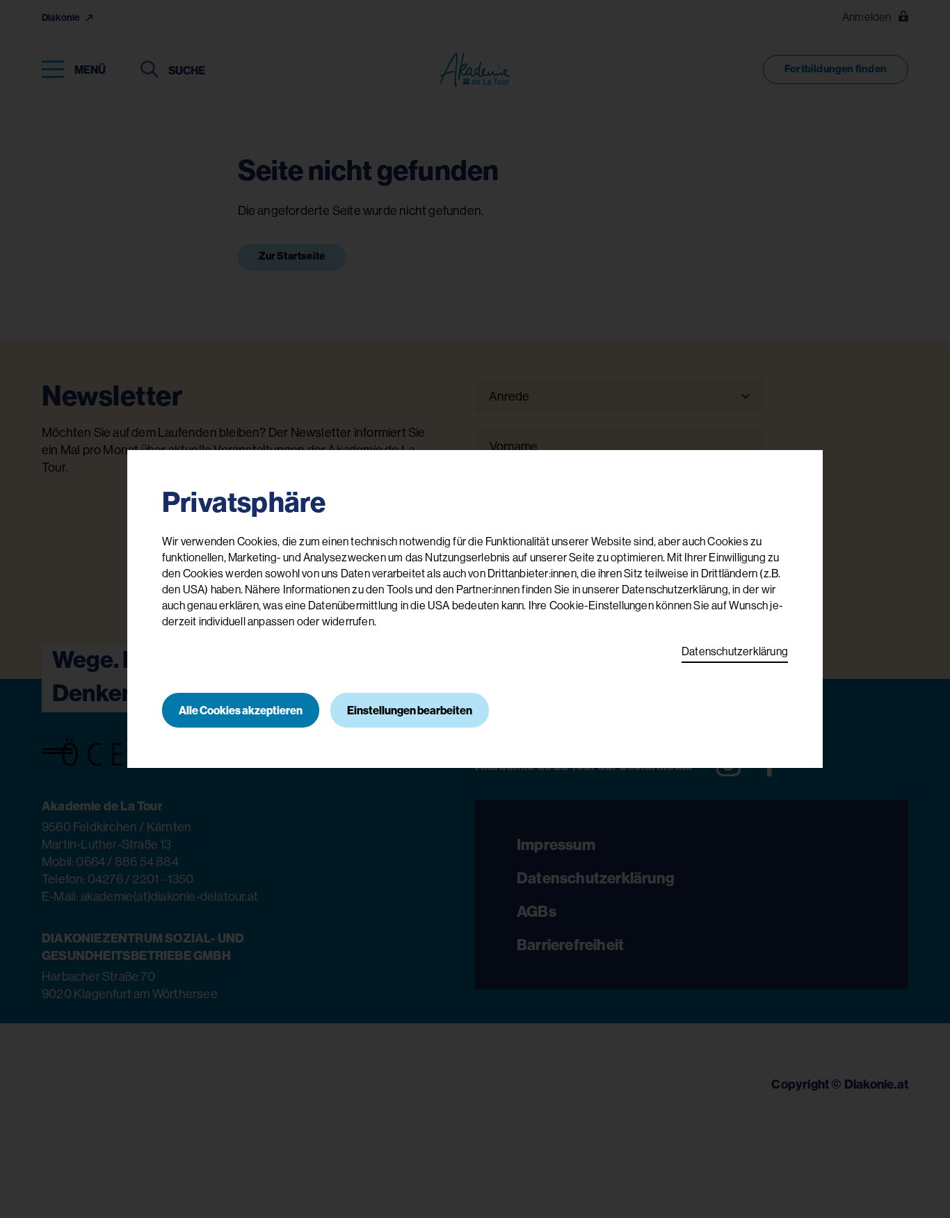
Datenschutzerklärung (735, 651)
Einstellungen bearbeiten (409, 710)
